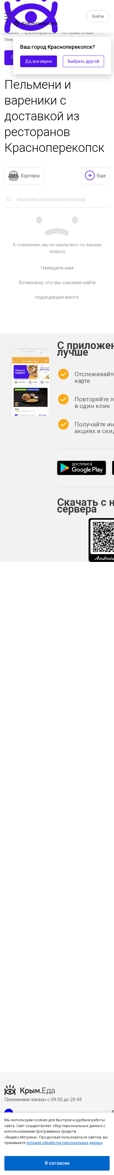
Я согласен (57, 1163)
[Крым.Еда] (81, 468)
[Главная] (31, 8)
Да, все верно (38, 61)
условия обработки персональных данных (64, 1143)
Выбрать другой (83, 61)
